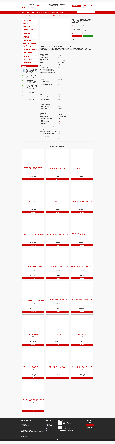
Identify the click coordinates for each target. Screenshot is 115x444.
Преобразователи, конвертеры (27, 426)
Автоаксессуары (27, 62)
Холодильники (27, 40)
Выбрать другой (31, 7)
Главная (22, 12)
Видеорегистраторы (28, 29)
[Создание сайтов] (57, 439)
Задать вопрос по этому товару (79, 33)
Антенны (25, 23)
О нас (93, 1)
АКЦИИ (24, 66)
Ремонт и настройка (36, 12)
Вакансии (62, 12)
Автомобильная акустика (26, 432)
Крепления (26, 56)
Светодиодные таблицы (30, 49)
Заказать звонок (76, 5)
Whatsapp (92, 7)
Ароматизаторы (27, 59)
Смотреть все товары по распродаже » (66, 430)
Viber (85, 7)
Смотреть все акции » (26, 103)
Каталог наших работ (45, 12)
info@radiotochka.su (89, 427)
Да (23, 7)
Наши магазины (49, 425)
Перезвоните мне (89, 35)
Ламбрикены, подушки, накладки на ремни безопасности (29, 45)
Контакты (89, 1)
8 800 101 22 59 (87, 5)
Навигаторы (26, 26)
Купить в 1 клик (77, 35)
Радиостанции (27, 20)
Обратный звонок (89, 424)
